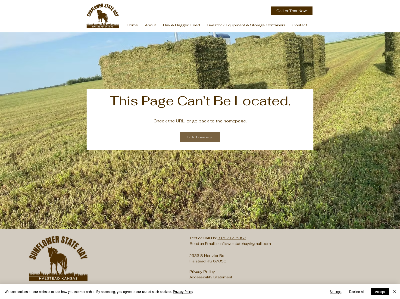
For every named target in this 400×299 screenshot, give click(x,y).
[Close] (394, 291)
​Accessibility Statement (210, 277)
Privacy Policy (183, 291)
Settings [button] (335, 291)
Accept (380, 291)
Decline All (356, 291)
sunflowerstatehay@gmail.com (243, 243)
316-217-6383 (232, 238)
